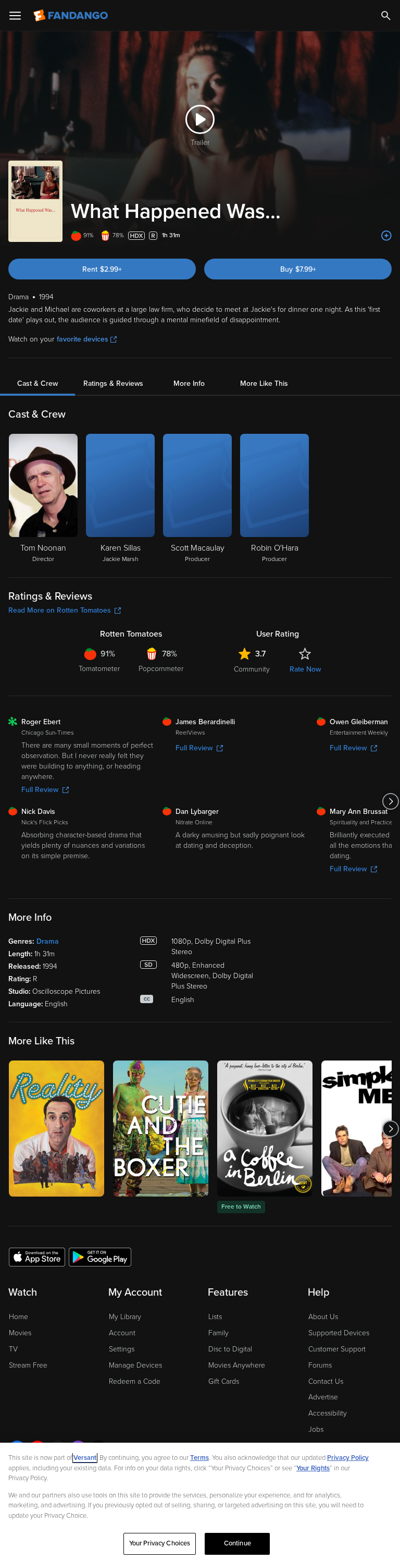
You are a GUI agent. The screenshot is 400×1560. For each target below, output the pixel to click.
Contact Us (325, 1381)
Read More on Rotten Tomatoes (59, 610)
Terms (199, 1458)
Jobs (315, 1429)
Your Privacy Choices (160, 1543)
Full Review (39, 789)
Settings (121, 1349)
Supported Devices (338, 1333)
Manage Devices (135, 1365)
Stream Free (28, 1365)
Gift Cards (223, 1381)
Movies (20, 1333)
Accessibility (327, 1413)
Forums (320, 1365)
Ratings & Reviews (113, 383)
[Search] (386, 15)
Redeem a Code (134, 1381)
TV (13, 1349)
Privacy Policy (348, 1458)
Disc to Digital (230, 1349)
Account (122, 1333)
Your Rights (313, 1468)
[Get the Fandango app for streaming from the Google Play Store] (100, 1256)
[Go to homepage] (71, 15)
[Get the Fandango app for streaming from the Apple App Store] (37, 1256)
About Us (323, 1316)
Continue (237, 1543)
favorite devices (82, 339)
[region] (200, 1501)
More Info (189, 383)
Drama (47, 941)
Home (18, 1316)
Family (218, 1333)
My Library (125, 1316)
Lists (215, 1316)
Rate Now (305, 669)
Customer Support (337, 1349)
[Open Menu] (15, 15)
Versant (84, 1458)
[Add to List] (386, 235)
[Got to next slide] (390, 801)
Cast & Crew (37, 383)
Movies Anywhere (236, 1365)
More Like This (264, 383)
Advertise (323, 1397)
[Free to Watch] (265, 1128)
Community (252, 669)
